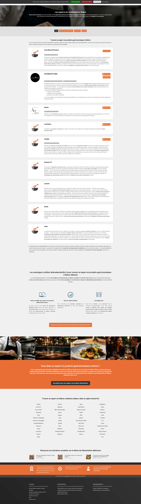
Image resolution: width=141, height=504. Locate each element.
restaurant (77, 30)
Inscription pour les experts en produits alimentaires (70, 383)
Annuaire (31, 488)
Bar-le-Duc (38, 407)
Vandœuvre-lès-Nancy (102, 426)
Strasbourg (102, 412)
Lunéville (60, 423)
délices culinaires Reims (62, 493)
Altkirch (38, 404)
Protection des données (34, 493)
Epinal (38, 436)
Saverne (81, 434)
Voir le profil (107, 74)
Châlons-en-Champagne (38, 420)
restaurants (77, 153)
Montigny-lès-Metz (59, 431)
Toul (102, 420)
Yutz (102, 436)
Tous (56, 30)
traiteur (84, 30)
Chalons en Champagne (38, 417)
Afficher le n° (107, 51)
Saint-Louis (81, 426)
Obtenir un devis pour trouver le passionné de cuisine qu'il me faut (70, 325)
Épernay (38, 434)
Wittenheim (102, 434)
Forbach (60, 404)
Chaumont (38, 426)
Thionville (102, 417)
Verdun (102, 428)
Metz (60, 426)
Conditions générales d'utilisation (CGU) (37, 492)
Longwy (60, 420)
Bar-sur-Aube (38, 409)
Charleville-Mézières (38, 423)
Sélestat (102, 409)
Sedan (102, 407)
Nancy (81, 404)
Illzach (59, 412)
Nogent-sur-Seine (81, 409)
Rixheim (81, 417)
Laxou (59, 417)
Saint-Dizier (81, 423)
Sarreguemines (81, 431)
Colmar (38, 428)
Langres (60, 415)
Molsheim (60, 428)
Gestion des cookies (33, 495)
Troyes (102, 423)
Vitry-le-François (102, 431)
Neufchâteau (81, 407)
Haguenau (60, 407)
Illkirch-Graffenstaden (60, 409)
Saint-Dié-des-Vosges (81, 420)
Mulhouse (60, 434)
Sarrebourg (81, 428)
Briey (38, 415)
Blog (30, 497)
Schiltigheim (102, 404)
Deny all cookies (87, 1)
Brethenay (38, 412)
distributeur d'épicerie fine (66, 30)
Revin (81, 415)
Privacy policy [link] (105, 1)
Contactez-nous (32, 499)
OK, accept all (76, 1)
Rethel (81, 412)
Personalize (97, 1)
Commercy (38, 431)
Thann (102, 415)
